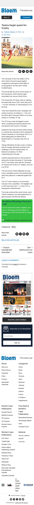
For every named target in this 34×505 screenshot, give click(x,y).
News (20, 32)
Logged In (15, 264)
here (12, 210)
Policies (23, 495)
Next (29, 247)
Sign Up (17, 343)
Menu (5, 17)
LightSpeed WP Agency (21, 502)
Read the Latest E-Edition (17, 320)
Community (26, 17)
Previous (6, 247)
